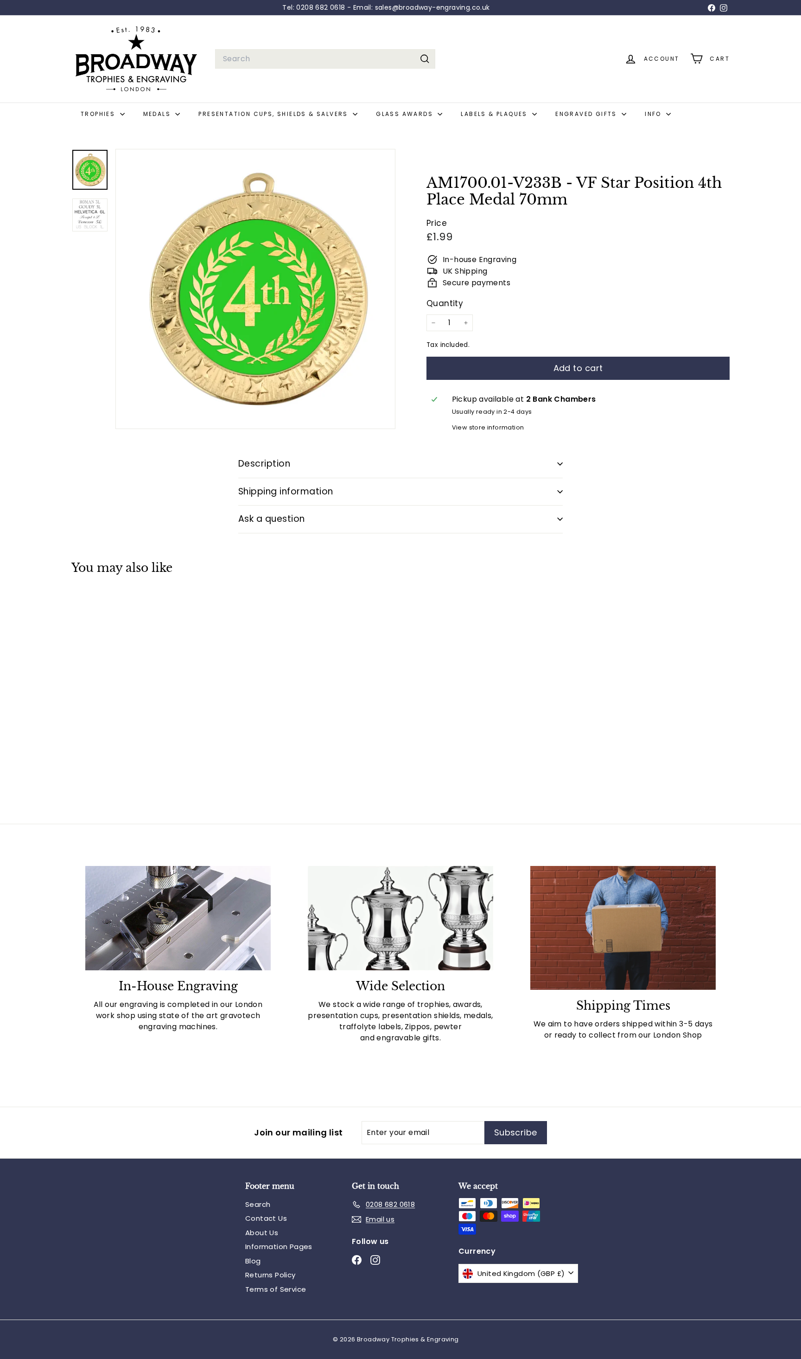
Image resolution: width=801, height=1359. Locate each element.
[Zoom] (255, 289)
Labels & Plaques (495, 114)
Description (264, 463)
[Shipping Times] (623, 928)
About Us (261, 1232)
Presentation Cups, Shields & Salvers (274, 114)
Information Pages (278, 1246)
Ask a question (271, 519)
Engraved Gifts (587, 114)
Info (654, 114)
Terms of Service (275, 1289)
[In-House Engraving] (178, 918)
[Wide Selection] (400, 918)
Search (257, 1204)
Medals (158, 114)
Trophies (99, 114)
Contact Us (266, 1218)
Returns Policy (270, 1275)
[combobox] (325, 59)
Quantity (444, 303)
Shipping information (285, 491)
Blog (253, 1261)
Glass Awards (405, 114)
